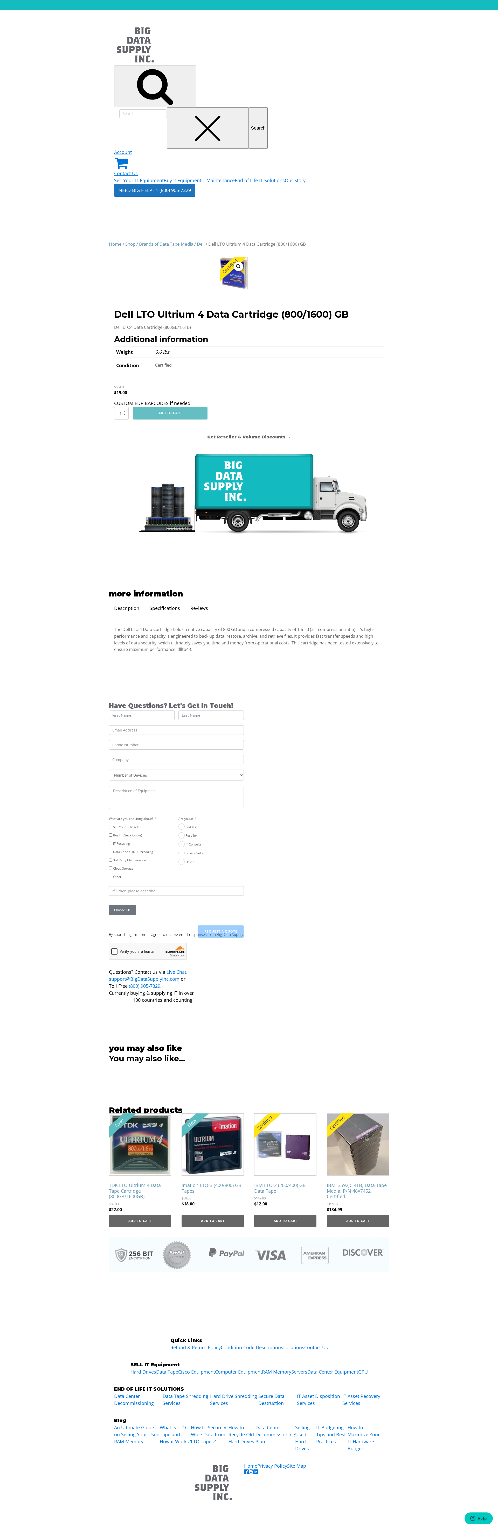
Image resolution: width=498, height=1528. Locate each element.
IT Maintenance (218, 180)
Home (115, 244)
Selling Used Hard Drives (302, 1438)
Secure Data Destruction (271, 1399)
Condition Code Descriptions (252, 1347)
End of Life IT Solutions (260, 180)
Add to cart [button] (140, 1221)
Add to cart (170, 413)
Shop (130, 244)
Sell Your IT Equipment (139, 180)
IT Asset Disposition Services (318, 1399)
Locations (293, 1347)
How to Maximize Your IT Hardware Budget (364, 1438)
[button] (238, 266)
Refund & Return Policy (195, 1347)
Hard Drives (143, 1372)
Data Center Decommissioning (134, 1399)
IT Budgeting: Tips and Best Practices (331, 1434)
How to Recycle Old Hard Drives (241, 1434)
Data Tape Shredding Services (185, 1399)
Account (123, 152)
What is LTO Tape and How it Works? (175, 1434)
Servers (299, 1372)
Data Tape (167, 1372)
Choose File (122, 910)
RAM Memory (276, 1372)
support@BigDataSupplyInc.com (144, 979)
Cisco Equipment (196, 1372)
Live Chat (176, 972)
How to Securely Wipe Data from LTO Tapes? (208, 1434)
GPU (363, 1372)
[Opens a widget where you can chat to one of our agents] (478, 1518)
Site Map (296, 1466)
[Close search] (208, 128)
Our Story (295, 180)
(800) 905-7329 (144, 986)
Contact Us (126, 173)
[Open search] (155, 86)
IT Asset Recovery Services (361, 1399)
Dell (201, 244)
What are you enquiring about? (131, 818)
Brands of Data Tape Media (166, 244)
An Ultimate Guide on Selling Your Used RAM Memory (137, 1434)
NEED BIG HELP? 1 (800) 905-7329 (155, 190)
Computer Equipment (238, 1372)
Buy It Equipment (182, 180)
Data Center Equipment (332, 1372)
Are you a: (185, 818)
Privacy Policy (272, 1466)
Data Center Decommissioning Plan (275, 1434)
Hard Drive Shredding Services (233, 1399)
